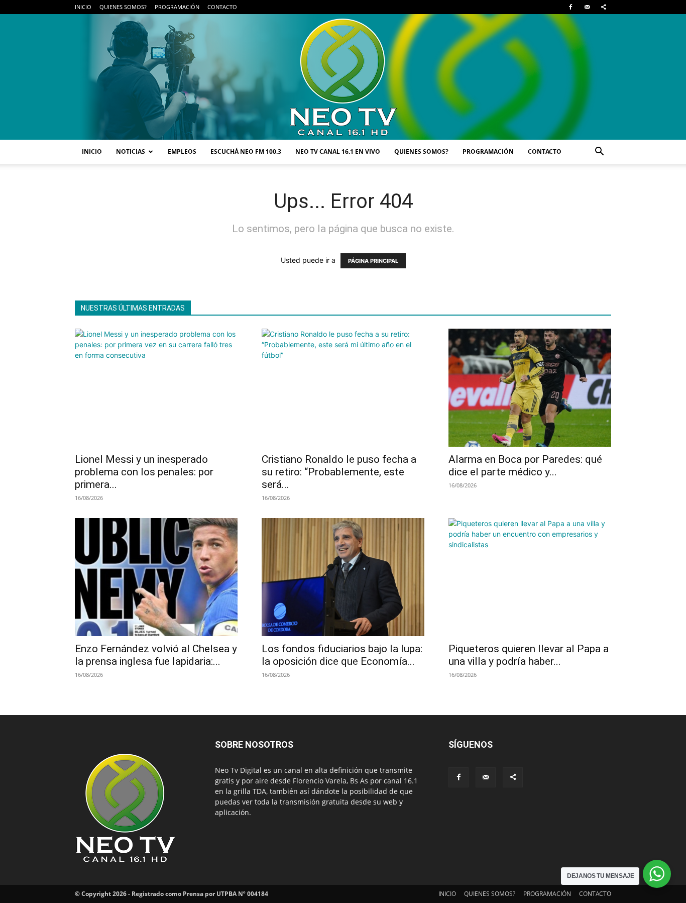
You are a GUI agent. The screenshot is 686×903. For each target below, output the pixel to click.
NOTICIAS (130, 151)
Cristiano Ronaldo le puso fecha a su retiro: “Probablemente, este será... (339, 471)
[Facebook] (570, 7)
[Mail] (587, 7)
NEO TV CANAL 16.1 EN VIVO (337, 151)
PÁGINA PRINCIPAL (373, 260)
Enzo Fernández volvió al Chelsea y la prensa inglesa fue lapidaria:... (156, 655)
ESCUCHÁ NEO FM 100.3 (245, 151)
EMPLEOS (182, 151)
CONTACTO (222, 7)
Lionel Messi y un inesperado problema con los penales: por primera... (144, 471)
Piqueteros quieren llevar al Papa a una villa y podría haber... (528, 655)
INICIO (83, 7)
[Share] (603, 7)
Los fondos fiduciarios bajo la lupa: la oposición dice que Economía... (342, 655)
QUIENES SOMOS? (123, 7)
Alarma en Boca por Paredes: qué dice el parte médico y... (525, 465)
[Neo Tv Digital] (343, 77)
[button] (599, 152)
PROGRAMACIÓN (177, 7)
